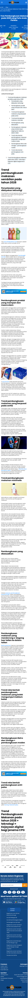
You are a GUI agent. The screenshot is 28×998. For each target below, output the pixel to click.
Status (2, 976)
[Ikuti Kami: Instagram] (14, 892)
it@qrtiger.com (23, 966)
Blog (7, 7)
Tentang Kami (4, 974)
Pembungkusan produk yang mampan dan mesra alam (19, 107)
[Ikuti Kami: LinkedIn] (5, 892)
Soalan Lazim (4, 966)
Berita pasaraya (6, 645)
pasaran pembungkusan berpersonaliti (10, 593)
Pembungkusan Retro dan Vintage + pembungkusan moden (19, 145)
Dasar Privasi (24, 980)
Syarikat (4, 973)
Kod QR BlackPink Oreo (10, 242)
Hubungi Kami (4, 968)
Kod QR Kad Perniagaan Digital (14, 920)
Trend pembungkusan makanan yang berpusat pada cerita (18, 114)
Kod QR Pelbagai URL (12, 917)
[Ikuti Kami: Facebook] (18, 892)
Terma (25, 973)
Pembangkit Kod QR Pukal (13, 922)
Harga (2, 980)
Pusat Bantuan (4, 969)
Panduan (4, 964)
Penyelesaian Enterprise (7, 978)
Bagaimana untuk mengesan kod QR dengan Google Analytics (14, 946)
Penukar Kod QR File (12, 955)
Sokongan (23, 964)
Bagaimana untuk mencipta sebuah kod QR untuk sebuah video (14, 930)
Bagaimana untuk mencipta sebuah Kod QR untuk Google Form (14, 936)
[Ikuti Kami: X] (23, 892)
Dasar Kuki (24, 982)
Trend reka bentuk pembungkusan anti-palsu (17, 152)
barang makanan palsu (11, 805)
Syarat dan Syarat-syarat (20, 974)
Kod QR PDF (5, 382)
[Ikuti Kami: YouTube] (9, 892)
